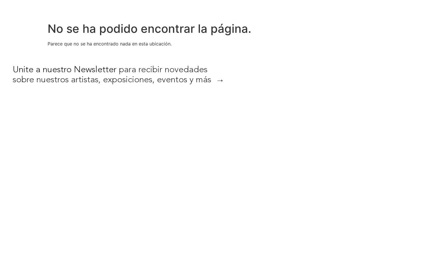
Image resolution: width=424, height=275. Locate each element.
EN (377, 9)
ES (389, 9)
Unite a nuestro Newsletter (65, 70)
